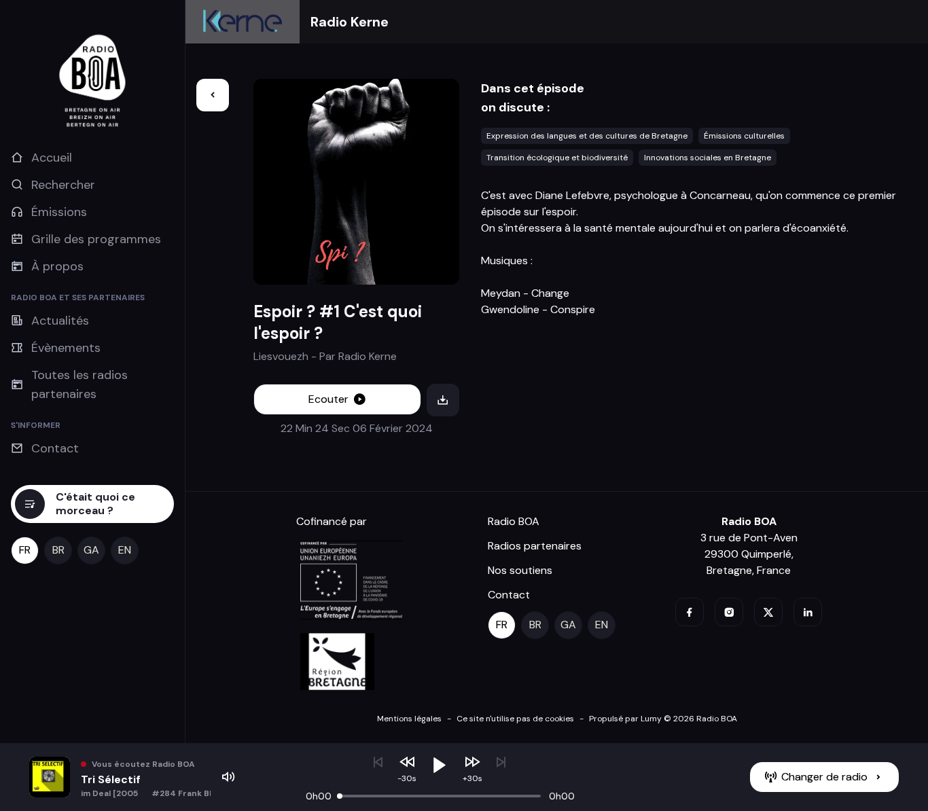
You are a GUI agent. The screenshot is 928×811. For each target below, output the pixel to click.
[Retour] (212, 95)
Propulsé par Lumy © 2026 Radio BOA (663, 718)
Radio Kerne (349, 22)
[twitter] (768, 612)
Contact (509, 595)
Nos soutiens (520, 570)
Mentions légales (409, 718)
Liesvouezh (280, 356)
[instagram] (729, 612)
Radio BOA (513, 521)
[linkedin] (807, 612)
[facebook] (689, 612)
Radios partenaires (535, 546)
